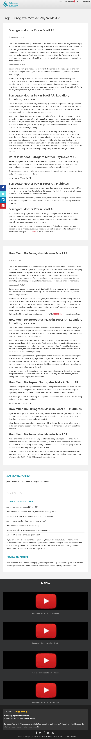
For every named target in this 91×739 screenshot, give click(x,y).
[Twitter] (3, 194)
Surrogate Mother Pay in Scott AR (32, 30)
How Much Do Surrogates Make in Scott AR (38, 253)
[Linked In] (3, 200)
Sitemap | (61, 737)
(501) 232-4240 (83, 1)
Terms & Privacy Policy (15, 493)
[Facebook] (3, 188)
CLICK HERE (31, 232)
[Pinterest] (3, 206)
